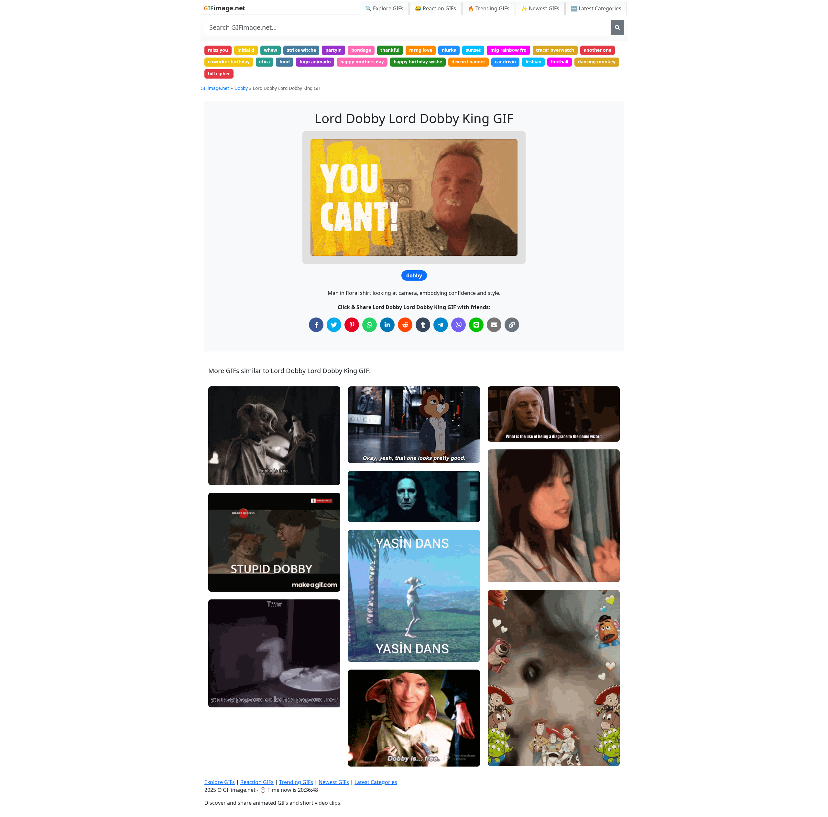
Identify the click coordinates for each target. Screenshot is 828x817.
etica (264, 62)
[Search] (617, 27)
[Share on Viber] (458, 324)
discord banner (468, 62)
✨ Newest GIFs (540, 8)
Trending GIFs (296, 782)
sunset (473, 50)
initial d (245, 50)
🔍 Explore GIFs (384, 8)
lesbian (533, 62)
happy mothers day (362, 62)
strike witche (301, 50)
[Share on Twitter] (334, 324)
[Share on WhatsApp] (369, 324)
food (284, 62)
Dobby (241, 88)
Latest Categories (375, 782)
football (559, 62)
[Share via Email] (494, 324)
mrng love (420, 50)
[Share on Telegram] (440, 324)
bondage (361, 50)
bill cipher (219, 73)
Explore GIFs (219, 782)
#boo (499, 574)
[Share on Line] (476, 324)
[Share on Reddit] (405, 324)
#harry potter (368, 514)
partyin (333, 50)
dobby (414, 275)
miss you (218, 50)
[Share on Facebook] (316, 324)
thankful (389, 50)
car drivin (505, 62)
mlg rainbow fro (508, 50)
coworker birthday (229, 62)
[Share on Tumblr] (423, 324)
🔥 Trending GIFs (488, 8)
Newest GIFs (334, 782)
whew (270, 50)
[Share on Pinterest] (351, 324)
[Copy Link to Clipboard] (512, 324)
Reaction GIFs (257, 782)
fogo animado (315, 62)
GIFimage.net (215, 88)
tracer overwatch (555, 50)
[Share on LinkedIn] (387, 324)
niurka (449, 50)
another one (597, 50)
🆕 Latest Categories (596, 8)
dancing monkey (597, 62)
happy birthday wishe (418, 62)
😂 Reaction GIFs (435, 8)
